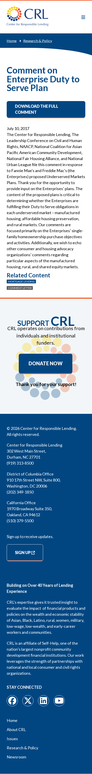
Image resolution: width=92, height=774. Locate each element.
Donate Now (46, 363)
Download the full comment (36, 109)
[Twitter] (27, 700)
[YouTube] (59, 700)
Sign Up (23, 552)
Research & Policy (37, 41)
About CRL (16, 729)
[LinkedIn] (43, 700)
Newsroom (16, 756)
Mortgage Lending (21, 281)
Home (12, 41)
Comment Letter (20, 288)
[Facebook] (12, 700)
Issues (12, 738)
